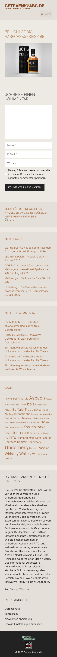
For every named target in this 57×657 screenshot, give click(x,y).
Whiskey (12, 454)
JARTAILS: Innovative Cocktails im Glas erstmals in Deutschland (23, 338)
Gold (12, 427)
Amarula (23, 398)
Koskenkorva (34, 427)
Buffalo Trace (22, 409)
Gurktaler (19, 428)
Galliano (36, 422)
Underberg (16, 447)
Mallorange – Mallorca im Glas (23, 278)
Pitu (7, 438)
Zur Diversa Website (17, 589)
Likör (21, 433)
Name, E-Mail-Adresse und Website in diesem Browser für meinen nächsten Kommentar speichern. (29, 174)
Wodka (36, 454)
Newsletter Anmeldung (18, 618)
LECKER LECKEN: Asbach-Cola (23, 256)
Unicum (33, 448)
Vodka (44, 448)
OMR (26, 433)
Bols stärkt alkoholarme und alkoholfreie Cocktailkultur (22, 325)
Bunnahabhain (23, 414)
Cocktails (17, 418)
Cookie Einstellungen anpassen (23, 624)
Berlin (12, 405)
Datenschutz (12, 608)
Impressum (11, 613)
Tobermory (34, 442)
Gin (43, 422)
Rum (38, 437)
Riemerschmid (26, 437)
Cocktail (8, 418)
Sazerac (46, 437)
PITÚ (12, 438)
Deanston (27, 418)
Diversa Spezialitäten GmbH (20, 423)
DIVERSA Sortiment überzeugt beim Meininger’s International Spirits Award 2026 (28, 269)
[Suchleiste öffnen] (37, 14)
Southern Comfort (16, 442)
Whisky (25, 453)
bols (31, 404)
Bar (8, 405)
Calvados (47, 414)
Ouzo (32, 433)
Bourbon (38, 405)
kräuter (11, 432)
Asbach (37, 398)
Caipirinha (37, 414)
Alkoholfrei (11, 398)
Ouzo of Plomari (42, 433)
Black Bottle (21, 405)
